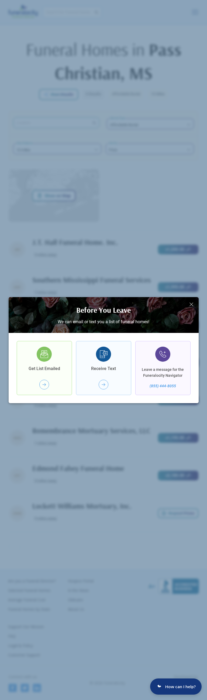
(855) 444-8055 (163, 386)
